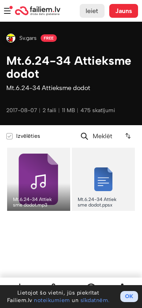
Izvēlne (7, 11)
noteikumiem (52, 300)
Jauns (124, 11)
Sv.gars (28, 38)
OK (129, 296)
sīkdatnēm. (95, 300)
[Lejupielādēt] (64, 153)
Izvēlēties (28, 136)
